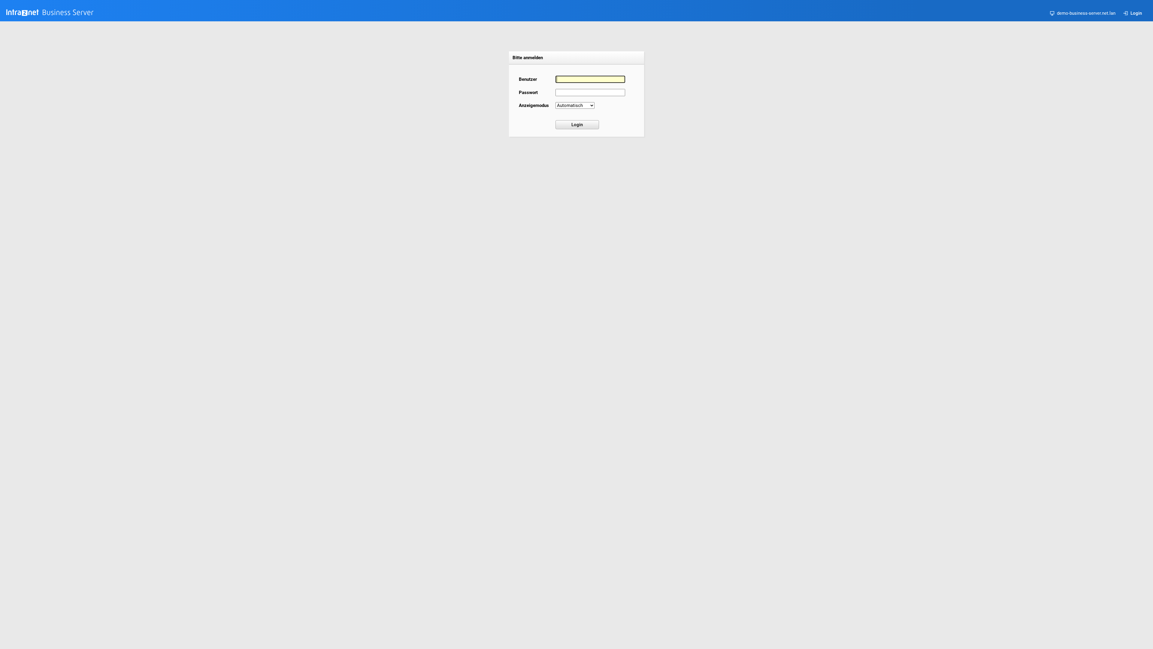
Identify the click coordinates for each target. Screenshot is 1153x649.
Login (1136, 13)
